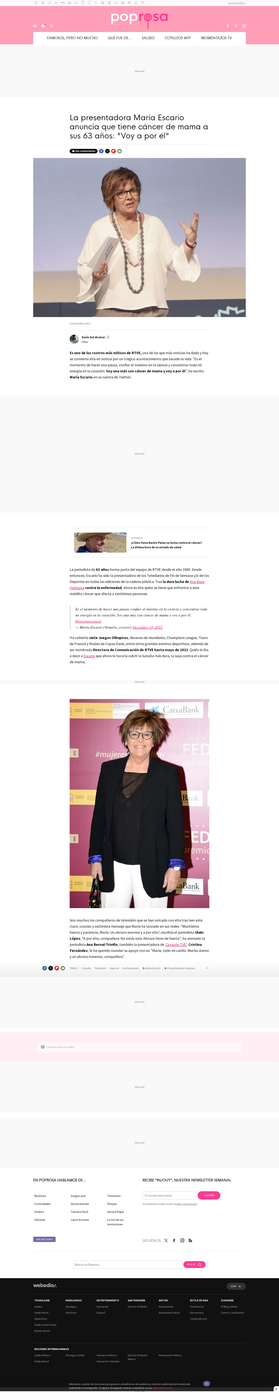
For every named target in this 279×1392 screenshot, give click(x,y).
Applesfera (40, 1318)
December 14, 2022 (147, 627)
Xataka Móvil (41, 1312)
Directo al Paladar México (137, 1357)
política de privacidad (186, 1204)
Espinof (101, 1312)
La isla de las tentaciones (115, 1222)
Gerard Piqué (115, 1212)
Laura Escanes (80, 1220)
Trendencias (197, 1306)
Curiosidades (42, 1204)
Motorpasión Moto (169, 1312)
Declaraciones (131, 968)
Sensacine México (107, 1355)
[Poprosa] (139, 19)
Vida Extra (70, 1312)
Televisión (100, 968)
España (87, 968)
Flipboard (113, 151)
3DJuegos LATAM (74, 1355)
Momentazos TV (216, 37)
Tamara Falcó (79, 1212)
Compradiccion (198, 1318)
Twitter (236, 25)
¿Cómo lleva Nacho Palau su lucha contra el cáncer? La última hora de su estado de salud (166, 545)
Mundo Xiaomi (42, 1331)
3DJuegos (71, 1306)
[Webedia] (45, 1285)
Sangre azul (78, 1196)
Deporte (115, 968)
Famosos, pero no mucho (72, 37)
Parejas (112, 1204)
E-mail (119, 151)
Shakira (39, 1212)
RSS (190, 1240)
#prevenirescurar (88, 621)
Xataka (38, 1306)
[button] (95, 337)
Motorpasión (166, 1306)
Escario (89, 655)
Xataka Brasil (41, 1361)
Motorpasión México (170, 1355)
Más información (163, 1388)
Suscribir (209, 1195)
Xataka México (42, 1355)
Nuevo (43, 25)
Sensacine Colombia (108, 1361)
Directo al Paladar (137, 1306)
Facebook (228, 25)
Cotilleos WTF (178, 37)
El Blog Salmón (229, 1306)
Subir (233, 1286)
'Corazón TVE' (176, 944)
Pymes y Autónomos (232, 1312)
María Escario (152, 968)
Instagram (244, 25)
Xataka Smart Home (45, 1324)
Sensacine (102, 1306)
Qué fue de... (120, 37)
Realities (40, 1196)
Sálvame (39, 1220)
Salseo (148, 37)
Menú (35, 25)
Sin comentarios (85, 151)
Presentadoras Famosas (181, 968)
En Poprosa (137, 538)
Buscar (51, 25)
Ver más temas (44, 1239)
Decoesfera (196, 1312)
